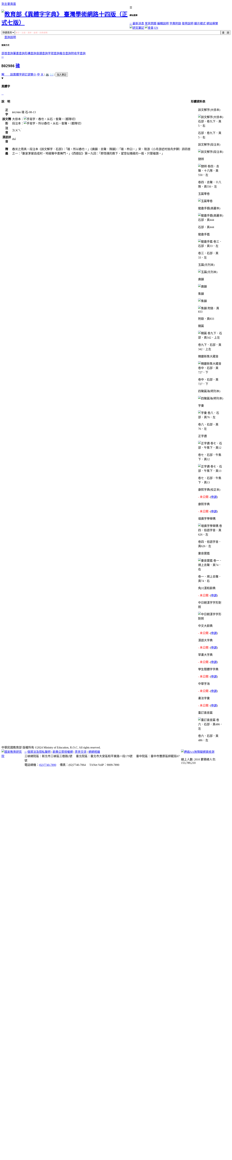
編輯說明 (163, 23)
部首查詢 (7, 53)
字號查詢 (53, 53)
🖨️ (47, 74)
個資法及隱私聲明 (39, 751)
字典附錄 (175, 23)
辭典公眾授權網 (63, 751)
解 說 (7, 74)
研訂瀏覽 (27, 74)
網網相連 (94, 751)
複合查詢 (65, 53)
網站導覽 (212, 23)
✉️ (51, 74)
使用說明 (187, 23)
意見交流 (80, 751)
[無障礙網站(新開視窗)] (197, 751)
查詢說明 (10, 37)
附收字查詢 (78, 53)
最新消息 (138, 23)
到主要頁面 (8, 3)
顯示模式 (200, 23)
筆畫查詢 (19, 53)
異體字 (17, 74)
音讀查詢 (42, 53)
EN (156, 27)
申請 (214, 496)
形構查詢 (30, 53)
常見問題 (150, 23)
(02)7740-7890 (47, 764)
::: (131, 23)
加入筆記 (61, 74)
